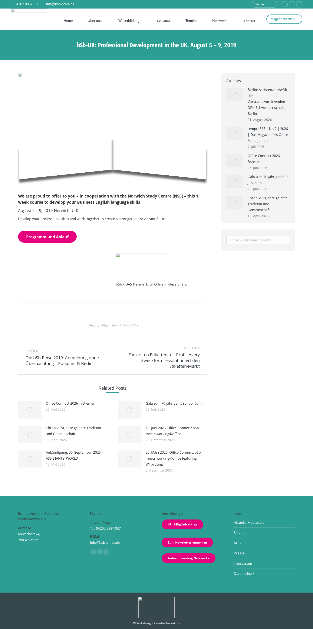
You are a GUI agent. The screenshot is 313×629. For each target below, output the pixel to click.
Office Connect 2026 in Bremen (70, 403)
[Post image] (30, 409)
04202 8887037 (26, 4)
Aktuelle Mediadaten (250, 522)
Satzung (240, 532)
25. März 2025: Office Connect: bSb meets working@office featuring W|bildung (173, 458)
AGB (237, 543)
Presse (239, 553)
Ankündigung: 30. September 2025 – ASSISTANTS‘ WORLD (74, 455)
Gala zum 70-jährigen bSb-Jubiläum (174, 403)
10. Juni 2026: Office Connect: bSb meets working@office (172, 431)
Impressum (243, 563)
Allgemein (108, 325)
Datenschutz (244, 573)
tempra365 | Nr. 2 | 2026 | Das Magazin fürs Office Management (268, 134)
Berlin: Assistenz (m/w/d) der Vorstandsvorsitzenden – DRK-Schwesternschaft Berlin (268, 101)
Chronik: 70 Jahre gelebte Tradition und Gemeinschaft (73, 431)
